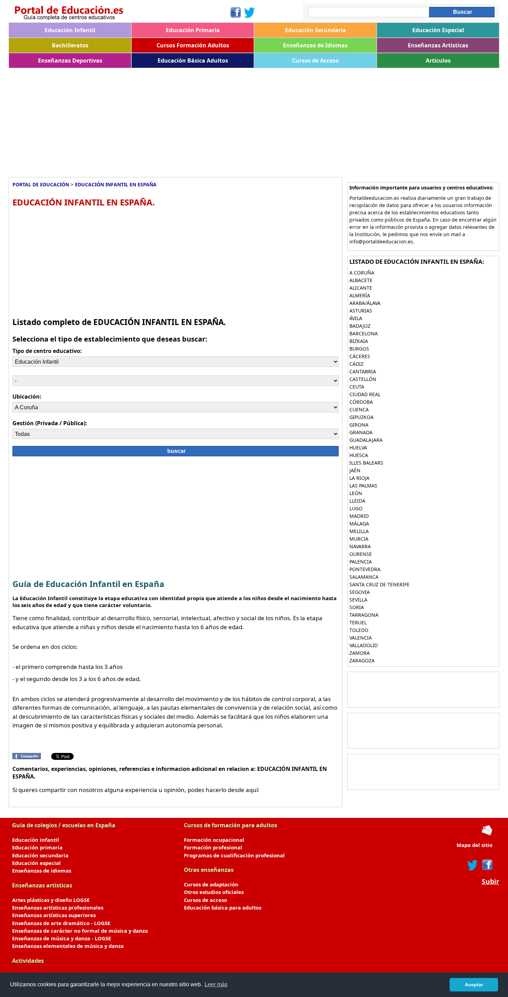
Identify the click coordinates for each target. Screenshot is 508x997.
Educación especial (36, 862)
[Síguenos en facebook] (486, 864)
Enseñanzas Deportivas (70, 60)
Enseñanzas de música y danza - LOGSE (61, 938)
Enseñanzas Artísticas (438, 45)
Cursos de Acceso (315, 60)
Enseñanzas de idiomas (41, 870)
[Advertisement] (216, 120)
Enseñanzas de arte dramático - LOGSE (61, 923)
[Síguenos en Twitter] (249, 12)
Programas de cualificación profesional (234, 855)
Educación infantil (35, 839)
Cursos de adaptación (211, 884)
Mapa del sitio (474, 844)
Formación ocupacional (214, 839)
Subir (490, 881)
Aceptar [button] (474, 984)
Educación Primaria (193, 30)
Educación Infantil (70, 30)
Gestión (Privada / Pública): (49, 423)
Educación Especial (438, 30)
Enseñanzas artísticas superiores (54, 915)
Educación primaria (37, 847)
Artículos (438, 60)
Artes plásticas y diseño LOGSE (51, 899)
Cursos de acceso (205, 899)
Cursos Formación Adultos (193, 45)
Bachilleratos (70, 45)
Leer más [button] (216, 984)
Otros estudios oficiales (214, 891)
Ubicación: (26, 396)
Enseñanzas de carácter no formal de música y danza (80, 930)
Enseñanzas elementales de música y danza (68, 945)
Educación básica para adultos (222, 907)
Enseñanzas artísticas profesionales (57, 907)
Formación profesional (213, 847)
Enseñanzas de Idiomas (315, 45)
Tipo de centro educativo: (47, 351)
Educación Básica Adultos (193, 60)
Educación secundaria (40, 855)
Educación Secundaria (315, 30)
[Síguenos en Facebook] (235, 12)
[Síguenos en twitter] (473, 864)
